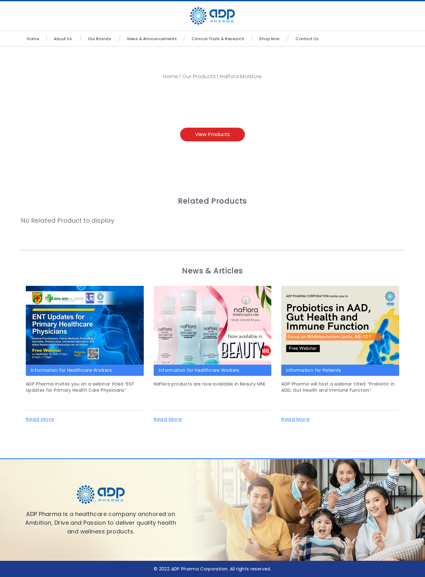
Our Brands (99, 38)
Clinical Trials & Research (218, 38)
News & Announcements (152, 38)
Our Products (199, 76)
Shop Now (269, 38)
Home (33, 38)
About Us (63, 38)
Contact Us (307, 38)
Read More (40, 419)
